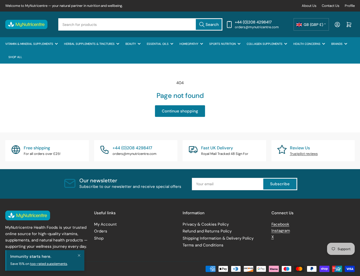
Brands (337, 44)
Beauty (130, 44)
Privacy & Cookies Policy (206, 224)
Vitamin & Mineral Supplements (29, 44)
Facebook (280, 224)
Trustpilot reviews (304, 153)
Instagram (280, 230)
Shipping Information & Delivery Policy (218, 238)
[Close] (79, 255)
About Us (309, 5)
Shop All (15, 57)
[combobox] (140, 24)
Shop (99, 238)
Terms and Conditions (203, 245)
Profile (350, 5)
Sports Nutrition (222, 44)
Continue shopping (180, 111)
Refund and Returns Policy (207, 231)
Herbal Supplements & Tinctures (89, 44)
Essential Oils (158, 44)
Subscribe (280, 184)
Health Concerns (306, 44)
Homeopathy (188, 44)
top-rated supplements (48, 263)
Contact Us (330, 5)
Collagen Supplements (265, 44)
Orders (100, 231)
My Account (105, 224)
